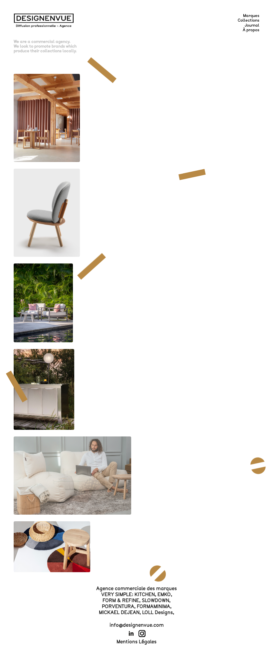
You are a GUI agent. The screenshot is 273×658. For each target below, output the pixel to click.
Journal (252, 25)
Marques (251, 15)
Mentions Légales (136, 642)
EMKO (164, 594)
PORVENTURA (118, 606)
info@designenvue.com (137, 625)
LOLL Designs (157, 612)
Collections (248, 20)
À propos (251, 30)
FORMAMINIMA (153, 606)
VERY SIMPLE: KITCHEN (128, 594)
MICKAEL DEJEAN (119, 612)
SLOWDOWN (155, 600)
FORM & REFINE (121, 600)
